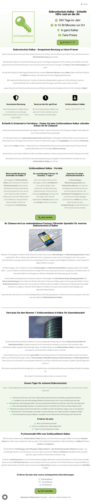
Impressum (25, 497)
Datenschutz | (35, 497)
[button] (5, 497)
